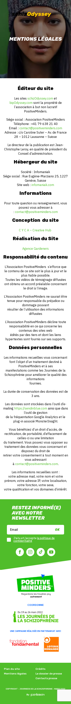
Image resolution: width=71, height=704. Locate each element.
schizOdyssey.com (40, 98)
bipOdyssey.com (21, 103)
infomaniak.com (43, 185)
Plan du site (12, 668)
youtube (51, 552)
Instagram (30, 552)
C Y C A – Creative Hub (35, 230)
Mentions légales (15, 673)
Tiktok (41, 552)
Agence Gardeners (35, 249)
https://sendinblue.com (30, 408)
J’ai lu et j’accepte (34, 539)
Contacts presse (46, 678)
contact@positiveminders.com (40, 128)
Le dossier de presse (49, 673)
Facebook (20, 552)
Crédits (40, 668)
